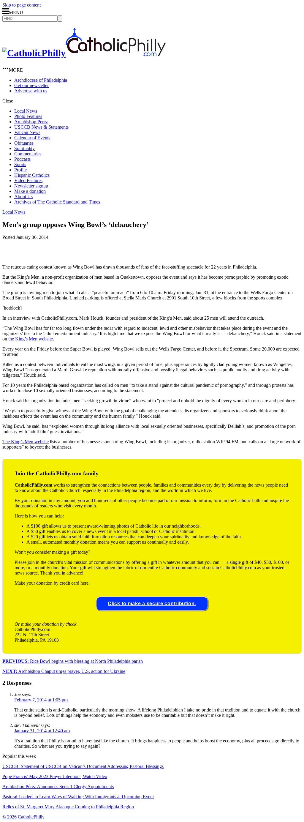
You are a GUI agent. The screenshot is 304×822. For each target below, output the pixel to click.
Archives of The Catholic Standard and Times (57, 201)
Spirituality (24, 148)
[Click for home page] (84, 53)
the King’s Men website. (31, 338)
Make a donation (30, 191)
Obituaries (24, 143)
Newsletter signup (31, 185)
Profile (20, 169)
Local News (25, 110)
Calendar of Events (32, 137)
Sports (20, 164)
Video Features (28, 180)
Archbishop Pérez (31, 121)
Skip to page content (21, 4)
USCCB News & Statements (41, 127)
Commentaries (27, 153)
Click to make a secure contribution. (152, 603)
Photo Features (28, 116)
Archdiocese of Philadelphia (40, 80)
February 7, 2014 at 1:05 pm (41, 699)
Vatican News (27, 132)
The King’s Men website (25, 441)
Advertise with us (30, 90)
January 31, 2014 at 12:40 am (42, 730)
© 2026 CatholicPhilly (23, 816)
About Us (23, 196)
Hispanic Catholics (32, 175)
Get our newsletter (31, 85)
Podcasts (22, 159)
